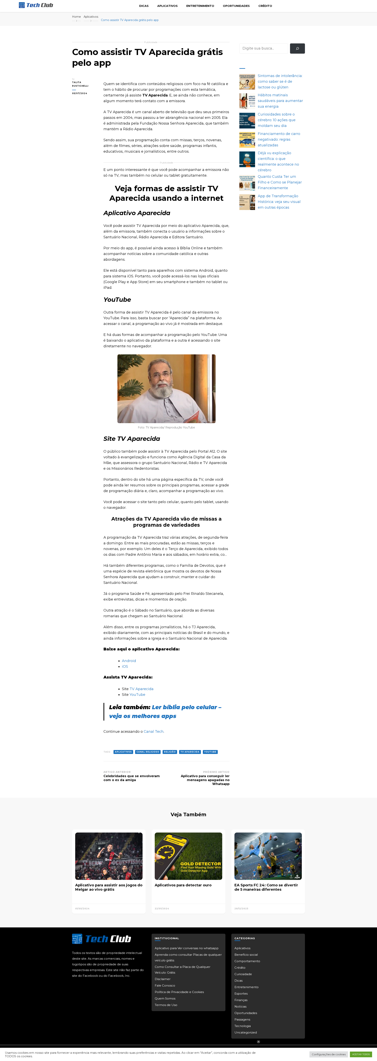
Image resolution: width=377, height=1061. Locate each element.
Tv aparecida (189, 752)
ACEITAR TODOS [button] (361, 1054)
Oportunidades (236, 6)
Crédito (265, 6)
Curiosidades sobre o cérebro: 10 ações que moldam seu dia (277, 120)
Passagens (242, 1019)
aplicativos (123, 752)
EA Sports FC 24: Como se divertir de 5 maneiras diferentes (266, 887)
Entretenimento (200, 6)
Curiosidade (243, 974)
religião (170, 752)
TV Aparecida (142, 689)
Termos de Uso (166, 1005)
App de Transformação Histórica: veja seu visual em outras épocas (279, 202)
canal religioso (147, 752)
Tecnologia (242, 1026)
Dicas (144, 6)
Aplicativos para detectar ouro (183, 885)
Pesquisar (248, 40)
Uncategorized (245, 1032)
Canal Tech (154, 731)
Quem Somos (165, 998)
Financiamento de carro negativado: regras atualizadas (279, 139)
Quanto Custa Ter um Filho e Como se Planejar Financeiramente (280, 182)
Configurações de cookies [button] (329, 1054)
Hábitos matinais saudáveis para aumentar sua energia (280, 101)
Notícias (240, 1006)
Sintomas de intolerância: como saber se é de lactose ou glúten (280, 81)
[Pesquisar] (297, 48)
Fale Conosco (165, 985)
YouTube (137, 694)
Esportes (241, 993)
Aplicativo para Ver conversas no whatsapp (187, 948)
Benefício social (246, 954)
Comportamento (247, 961)
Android (129, 661)
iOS (125, 666)
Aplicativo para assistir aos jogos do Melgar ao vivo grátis (108, 887)
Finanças (240, 1000)
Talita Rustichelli (80, 84)
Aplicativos (167, 6)
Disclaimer (162, 979)
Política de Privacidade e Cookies (179, 992)
